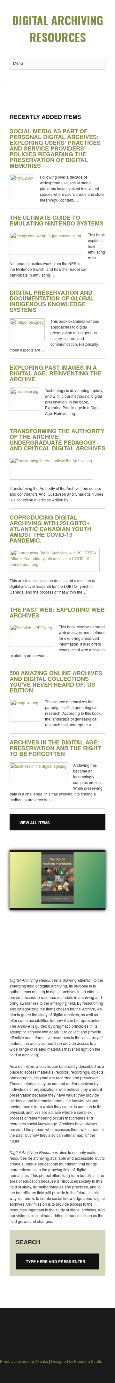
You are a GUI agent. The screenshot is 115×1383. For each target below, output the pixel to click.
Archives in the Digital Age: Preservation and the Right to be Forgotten (55, 748)
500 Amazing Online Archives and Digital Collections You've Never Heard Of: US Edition (56, 681)
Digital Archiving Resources (57, 28)
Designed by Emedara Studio (76, 1361)
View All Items (34, 822)
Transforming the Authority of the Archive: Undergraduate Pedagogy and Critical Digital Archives (57, 439)
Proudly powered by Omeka (24, 1361)
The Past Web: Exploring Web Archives (57, 612)
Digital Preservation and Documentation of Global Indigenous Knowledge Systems (52, 301)
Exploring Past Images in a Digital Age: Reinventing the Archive (56, 373)
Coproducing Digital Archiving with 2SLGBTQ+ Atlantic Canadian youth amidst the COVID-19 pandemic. (50, 528)
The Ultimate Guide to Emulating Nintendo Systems (56, 220)
